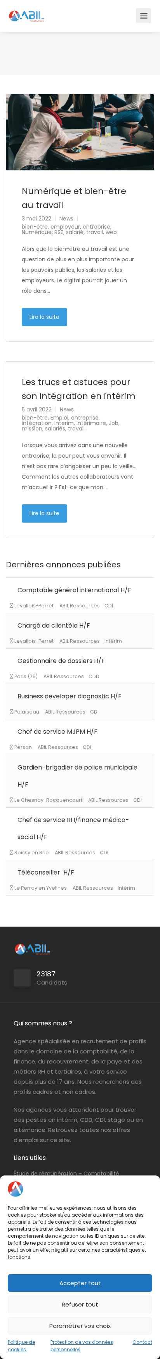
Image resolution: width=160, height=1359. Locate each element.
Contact (142, 1342)
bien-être (35, 227)
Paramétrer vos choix (80, 1326)
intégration (37, 423)
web (111, 232)
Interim (64, 423)
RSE (58, 232)
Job (113, 423)
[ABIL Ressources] (27, 11)
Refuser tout (80, 1304)
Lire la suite (44, 317)
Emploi (59, 418)
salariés (55, 428)
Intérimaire (91, 423)
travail (94, 232)
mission (32, 428)
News (66, 218)
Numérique (37, 232)
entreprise (96, 227)
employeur (65, 227)
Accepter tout (80, 1283)
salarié (74, 232)
